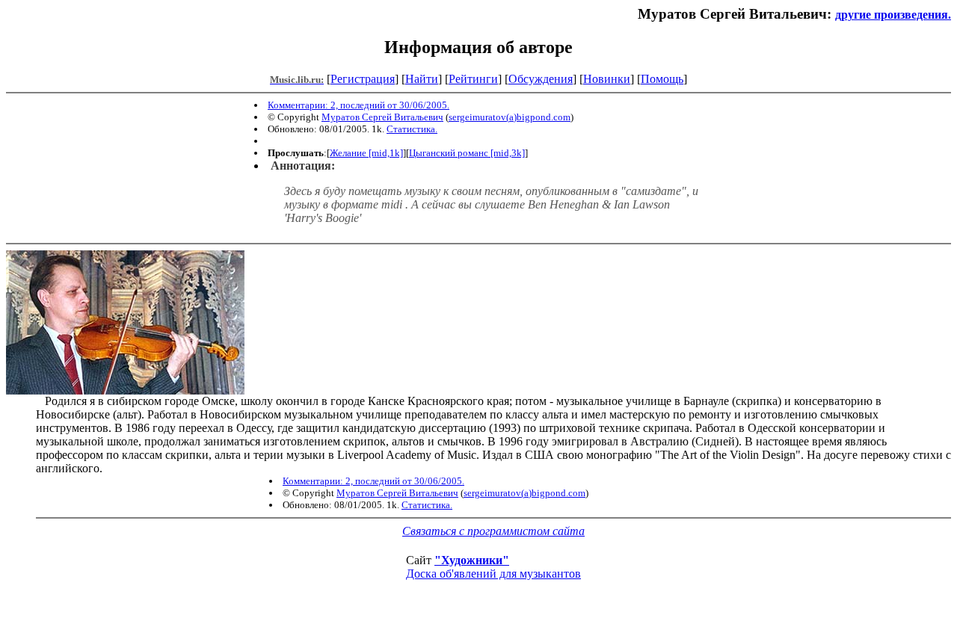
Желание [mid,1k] (366, 152)
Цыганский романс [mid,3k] (467, 152)
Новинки (606, 78)
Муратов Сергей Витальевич (382, 117)
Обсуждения (540, 78)
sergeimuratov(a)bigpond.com (509, 117)
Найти (421, 78)
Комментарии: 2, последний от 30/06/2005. (358, 105)
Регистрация (362, 78)
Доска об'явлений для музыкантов (493, 573)
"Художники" (471, 560)
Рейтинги (473, 78)
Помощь (662, 78)
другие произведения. (893, 14)
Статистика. (412, 129)
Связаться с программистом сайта (493, 531)
